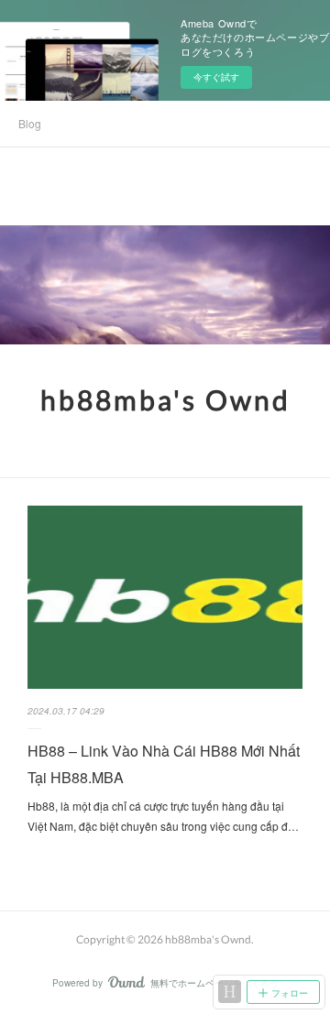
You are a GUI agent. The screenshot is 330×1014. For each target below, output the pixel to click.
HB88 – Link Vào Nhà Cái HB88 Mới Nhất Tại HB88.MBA (164, 764)
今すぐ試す (216, 77)
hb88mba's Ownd (165, 399)
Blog (29, 123)
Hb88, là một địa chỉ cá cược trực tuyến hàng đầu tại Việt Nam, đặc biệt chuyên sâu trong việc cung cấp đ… (163, 816)
